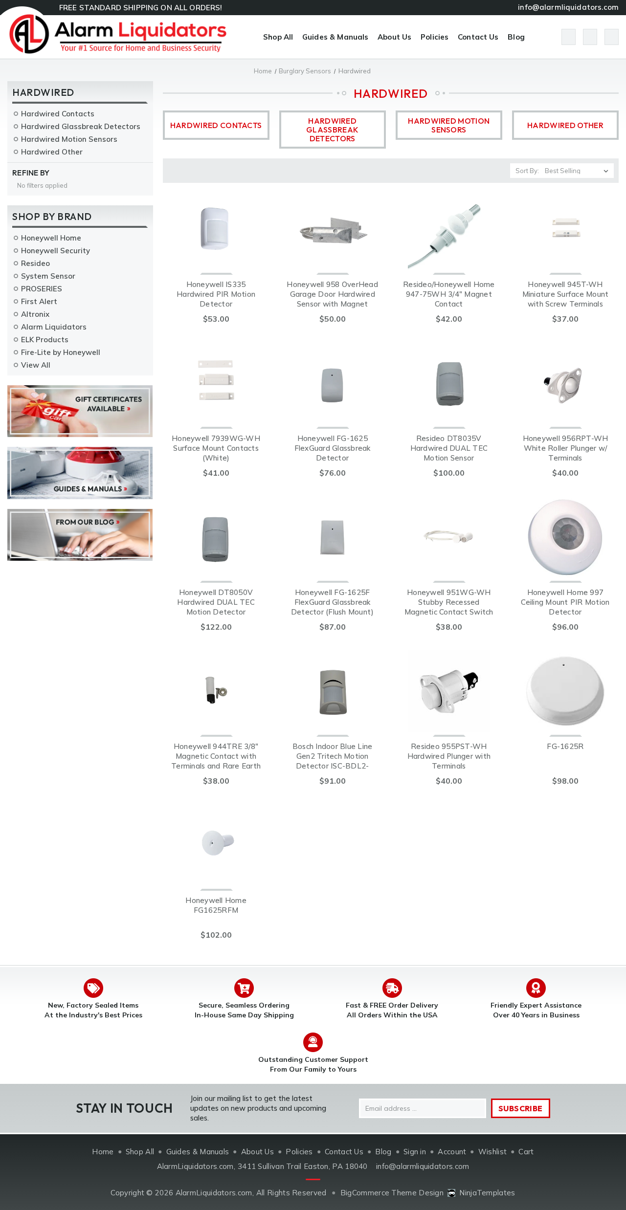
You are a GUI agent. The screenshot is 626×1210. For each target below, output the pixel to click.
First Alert (39, 301)
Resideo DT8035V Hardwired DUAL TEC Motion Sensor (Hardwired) (449, 448)
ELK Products (44, 339)
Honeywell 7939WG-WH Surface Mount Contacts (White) (216, 448)
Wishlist (492, 1151)
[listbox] (578, 170)
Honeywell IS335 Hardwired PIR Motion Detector (216, 294)
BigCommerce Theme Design (392, 1192)
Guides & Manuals (335, 37)
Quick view (216, 221)
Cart (526, 1151)
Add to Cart (216, 240)
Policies (434, 37)
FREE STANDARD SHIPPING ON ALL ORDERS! (141, 7)
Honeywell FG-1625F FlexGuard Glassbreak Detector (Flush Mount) (332, 602)
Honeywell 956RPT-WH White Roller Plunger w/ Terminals (565, 448)
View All (35, 365)
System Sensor (48, 276)
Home (102, 1151)
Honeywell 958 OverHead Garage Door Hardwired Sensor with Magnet (332, 294)
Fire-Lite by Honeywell (60, 352)
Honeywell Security (55, 250)
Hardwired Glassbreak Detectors (80, 126)
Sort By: (527, 171)
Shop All (278, 37)
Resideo (35, 263)
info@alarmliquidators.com (568, 7)
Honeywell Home (51, 237)
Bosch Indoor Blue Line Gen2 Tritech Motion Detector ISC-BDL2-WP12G (332, 756)
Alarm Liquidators (54, 326)
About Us (394, 37)
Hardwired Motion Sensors (69, 139)
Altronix (35, 314)
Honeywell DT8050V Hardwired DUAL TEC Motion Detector (216, 602)
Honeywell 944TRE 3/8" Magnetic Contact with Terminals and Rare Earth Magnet (216, 756)
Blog (516, 37)
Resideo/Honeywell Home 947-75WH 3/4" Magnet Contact (449, 294)
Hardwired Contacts (57, 113)
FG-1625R (565, 746)
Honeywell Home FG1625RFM (215, 905)
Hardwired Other (52, 151)
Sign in (414, 1151)
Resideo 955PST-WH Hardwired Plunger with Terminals (449, 756)
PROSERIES (41, 288)
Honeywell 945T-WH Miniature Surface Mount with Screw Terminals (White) (565, 294)
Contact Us (478, 37)
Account (452, 1151)
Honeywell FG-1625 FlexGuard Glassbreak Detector (332, 448)
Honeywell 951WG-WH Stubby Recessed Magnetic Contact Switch (448, 602)
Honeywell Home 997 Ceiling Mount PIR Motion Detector (565, 602)
